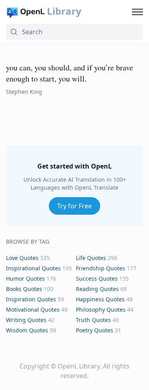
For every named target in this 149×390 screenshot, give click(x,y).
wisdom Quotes (27, 330)
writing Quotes (26, 320)
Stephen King (24, 91)
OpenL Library (79, 366)
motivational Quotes (33, 309)
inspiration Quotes (31, 299)
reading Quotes (97, 289)
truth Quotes (93, 320)
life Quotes (91, 258)
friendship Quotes (100, 268)
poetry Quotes (94, 330)
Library (64, 11)
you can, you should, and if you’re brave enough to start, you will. (69, 73)
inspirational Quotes (33, 268)
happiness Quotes (100, 299)
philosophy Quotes (101, 309)
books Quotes (24, 289)
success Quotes (97, 278)
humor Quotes (25, 278)
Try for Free (74, 206)
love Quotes (22, 258)
